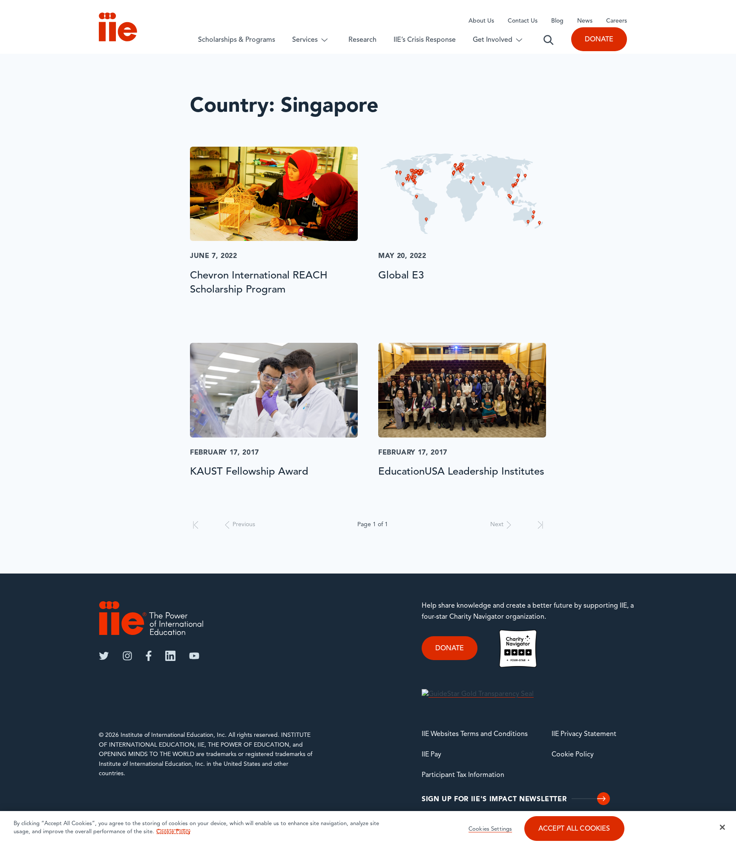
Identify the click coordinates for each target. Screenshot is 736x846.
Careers (616, 21)
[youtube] (194, 656)
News (584, 21)
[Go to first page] (195, 525)
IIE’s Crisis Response (425, 40)
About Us (481, 21)
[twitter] (104, 656)
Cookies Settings (490, 829)
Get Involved (492, 40)
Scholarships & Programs (236, 40)
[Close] (722, 827)
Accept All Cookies (574, 829)
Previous (244, 525)
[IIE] (151, 618)
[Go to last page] (540, 525)
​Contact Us (523, 21)
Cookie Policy (573, 754)
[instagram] (127, 656)
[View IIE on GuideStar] (478, 694)
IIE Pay (431, 754)
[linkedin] (170, 656)
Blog (557, 21)
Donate (599, 39)
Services (305, 40)
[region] (368, 828)
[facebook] (149, 656)
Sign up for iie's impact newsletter (494, 799)
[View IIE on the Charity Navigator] (518, 648)
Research (362, 40)
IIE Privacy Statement (584, 734)
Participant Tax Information (463, 775)
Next (496, 525)
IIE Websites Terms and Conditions (475, 734)
